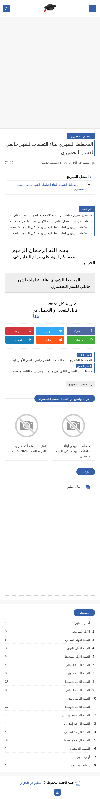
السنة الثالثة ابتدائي (77, 665)
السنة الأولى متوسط (77, 656)
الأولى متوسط (81, 631)
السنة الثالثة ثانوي (78, 673)
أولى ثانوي (83, 757)
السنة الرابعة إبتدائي (77, 723)
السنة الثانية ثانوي (78, 698)
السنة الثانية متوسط (77, 706)
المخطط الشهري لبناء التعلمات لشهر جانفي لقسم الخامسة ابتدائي (48, 227)
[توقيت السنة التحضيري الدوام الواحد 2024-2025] (26, 425)
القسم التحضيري (81, 136)
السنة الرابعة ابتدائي (77, 731)
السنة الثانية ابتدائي (77, 690)
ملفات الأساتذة (80, 765)
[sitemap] (57, 792)
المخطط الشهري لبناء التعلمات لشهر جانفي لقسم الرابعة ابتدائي (48, 233)
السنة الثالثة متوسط (77, 681)
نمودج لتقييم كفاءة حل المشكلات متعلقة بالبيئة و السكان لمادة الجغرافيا (48, 215)
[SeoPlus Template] (77, 782)
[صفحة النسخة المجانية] (43, 792)
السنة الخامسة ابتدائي (75, 715)
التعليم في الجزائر (31, 782)
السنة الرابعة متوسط (76, 740)
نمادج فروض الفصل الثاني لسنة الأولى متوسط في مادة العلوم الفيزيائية (48, 221)
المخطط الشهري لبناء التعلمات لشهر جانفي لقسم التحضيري (51, 186)
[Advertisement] (50, 75)
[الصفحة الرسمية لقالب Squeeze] (50, 792)
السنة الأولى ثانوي (78, 648)
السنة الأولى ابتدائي (77, 639)
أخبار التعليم (82, 623)
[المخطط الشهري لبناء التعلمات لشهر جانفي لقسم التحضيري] (73, 425)
